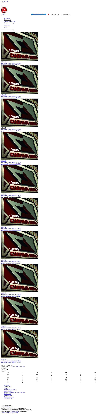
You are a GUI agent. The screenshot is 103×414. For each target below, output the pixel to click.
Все (24, 366)
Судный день (4, 1)
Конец (20, 366)
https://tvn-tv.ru (15, 411)
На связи (3, 14)
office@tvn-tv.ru (8, 406)
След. (16, 366)
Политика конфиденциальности (9, 412)
